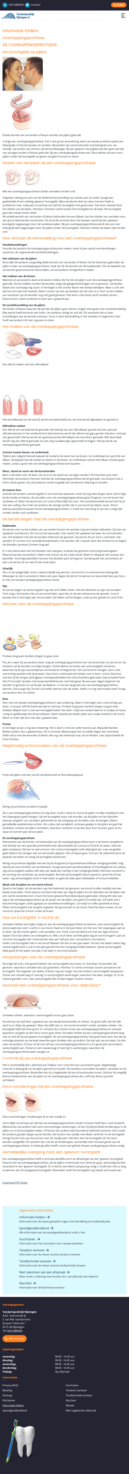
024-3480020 (14, 1330)
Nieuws (70, 1405)
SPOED (120, 4)
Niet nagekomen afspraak (81, 1410)
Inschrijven (28, 1239)
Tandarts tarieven (32, 1250)
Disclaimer (9, 1400)
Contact (35, 4)
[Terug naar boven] (123, 1468)
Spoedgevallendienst (34, 1228)
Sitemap (7, 1395)
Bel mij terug (16, 1338)
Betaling (7, 1390)
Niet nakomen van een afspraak (42, 1272)
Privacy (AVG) (10, 1385)
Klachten (26, 1283)
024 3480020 (16, 4)
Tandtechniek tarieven (35, 1261)
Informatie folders (32, 1217)
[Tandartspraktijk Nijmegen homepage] (21, 15)
